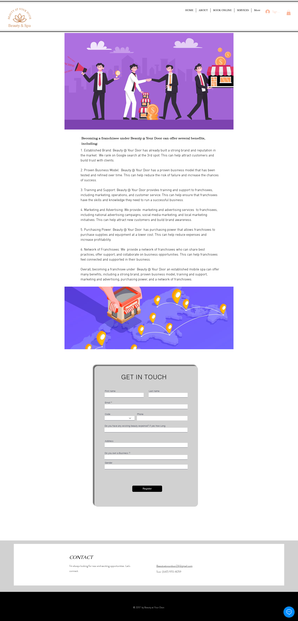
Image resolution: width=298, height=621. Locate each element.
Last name (154, 391)
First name (110, 391)
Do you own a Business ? (117, 453)
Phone (140, 414)
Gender (108, 463)
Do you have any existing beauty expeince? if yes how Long (135, 426)
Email (107, 402)
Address (109, 441)
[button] (288, 12)
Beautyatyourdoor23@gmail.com (174, 566)
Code (107, 414)
